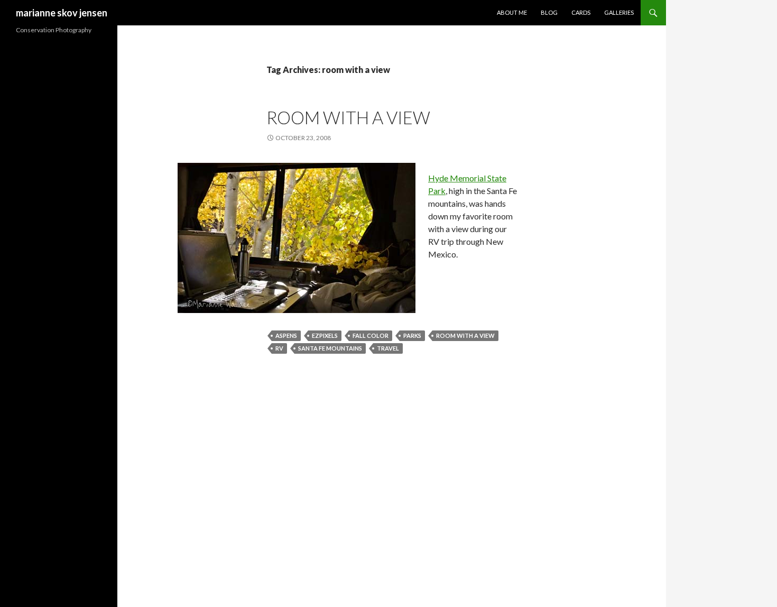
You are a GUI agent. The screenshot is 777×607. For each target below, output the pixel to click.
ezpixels (325, 335)
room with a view (348, 117)
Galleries (619, 12)
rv (279, 348)
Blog (549, 12)
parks (412, 335)
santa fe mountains (330, 348)
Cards (580, 12)
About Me (512, 12)
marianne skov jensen (61, 13)
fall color (370, 335)
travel (388, 348)
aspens (286, 335)
